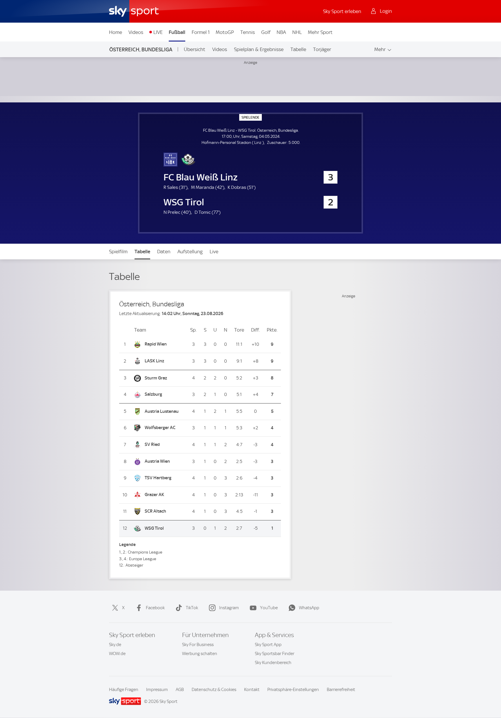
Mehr (380, 49)
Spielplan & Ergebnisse (259, 49)
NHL (297, 32)
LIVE (158, 32)
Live (214, 251)
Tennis (247, 32)
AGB (180, 689)
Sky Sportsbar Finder (274, 653)
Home (115, 32)
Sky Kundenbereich (273, 662)
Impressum (157, 689)
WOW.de (117, 653)
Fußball (177, 32)
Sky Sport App (268, 644)
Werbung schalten (199, 653)
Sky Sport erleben (342, 11)
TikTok (192, 607)
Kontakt (251, 689)
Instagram (229, 607)
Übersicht (194, 49)
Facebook (155, 607)
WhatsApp (309, 607)
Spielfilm (118, 251)
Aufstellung (190, 251)
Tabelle (298, 49)
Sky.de (115, 644)
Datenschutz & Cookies (214, 689)
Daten (163, 251)
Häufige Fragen (123, 689)
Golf (266, 32)
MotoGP (225, 32)
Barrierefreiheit (341, 689)
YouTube (269, 607)
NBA (281, 32)
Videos (135, 32)
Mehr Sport (320, 32)
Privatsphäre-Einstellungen (293, 689)
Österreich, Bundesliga (140, 49)
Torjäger (322, 49)
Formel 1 (201, 32)
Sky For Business (198, 644)
